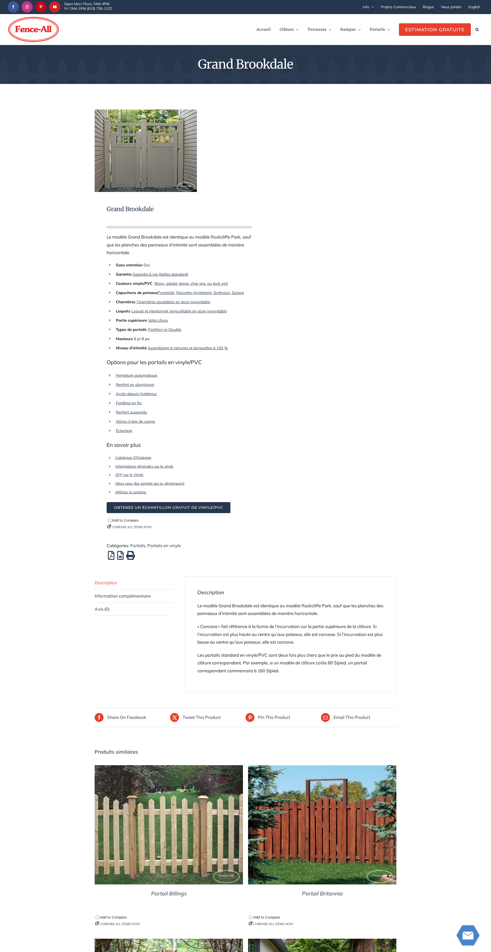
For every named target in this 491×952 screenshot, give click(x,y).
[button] (477, 29)
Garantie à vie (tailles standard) (160, 274)
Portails (137, 545)
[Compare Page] (179, 528)
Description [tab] (106, 582)
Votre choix (158, 320)
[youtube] (54, 7)
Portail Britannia (322, 893)
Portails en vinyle (164, 545)
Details (169, 826)
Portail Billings (169, 893)
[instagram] (27, 7)
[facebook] (13, 7)
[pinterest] (41, 7)
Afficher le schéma (130, 492)
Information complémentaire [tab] (123, 596)
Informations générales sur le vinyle (144, 466)
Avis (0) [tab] (102, 609)
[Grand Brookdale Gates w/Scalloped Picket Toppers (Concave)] (167, 151)
